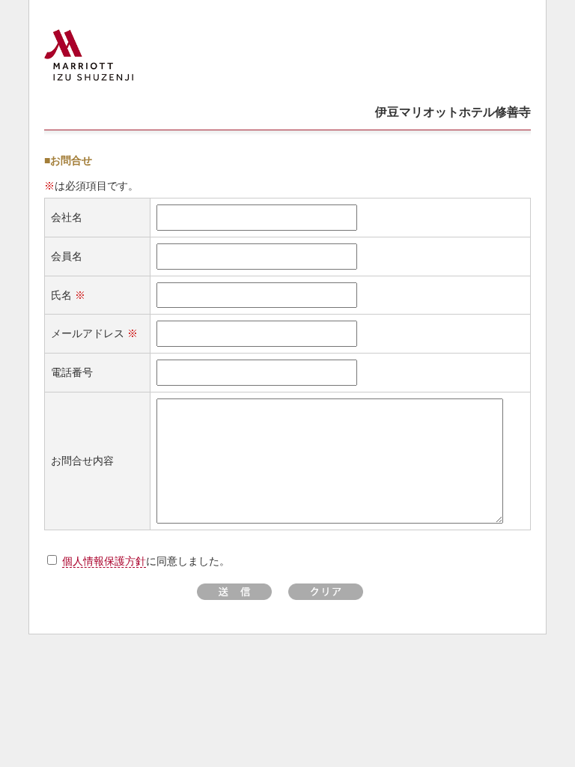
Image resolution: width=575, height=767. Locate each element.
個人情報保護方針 (104, 561)
